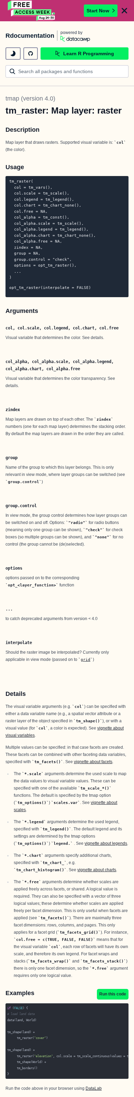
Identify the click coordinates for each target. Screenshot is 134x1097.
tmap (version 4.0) (30, 98)
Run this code (112, 994)
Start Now (98, 10)
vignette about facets (93, 761)
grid (85, 659)
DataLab (94, 1088)
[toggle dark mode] (13, 53)
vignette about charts (96, 869)
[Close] (124, 10)
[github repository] (30, 53)
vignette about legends (106, 843)
